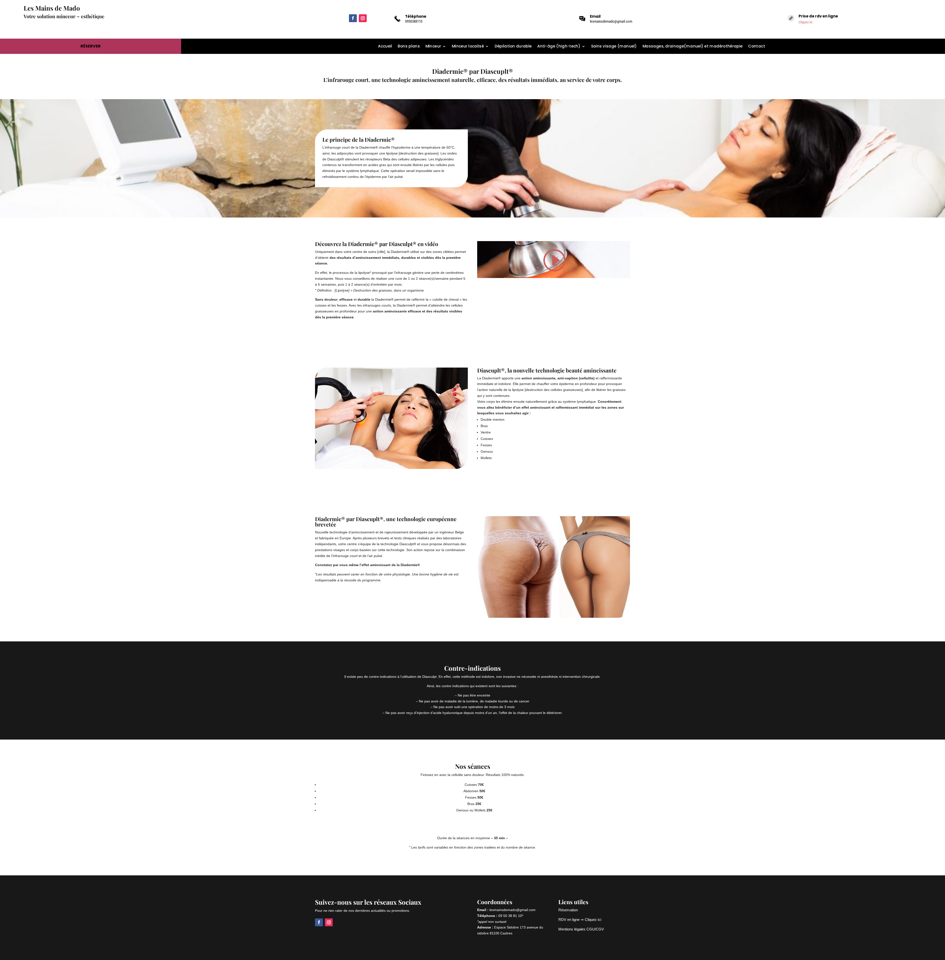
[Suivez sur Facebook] (353, 18)
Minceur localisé (468, 47)
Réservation (568, 910)
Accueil (385, 47)
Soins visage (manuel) (614, 47)
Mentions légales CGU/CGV (581, 929)
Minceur (433, 47)
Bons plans (409, 47)
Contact (756, 47)
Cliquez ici (805, 22)
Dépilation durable (513, 47)
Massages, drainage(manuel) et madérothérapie (692, 47)
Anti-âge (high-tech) (558, 47)
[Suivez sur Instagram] (363, 18)
